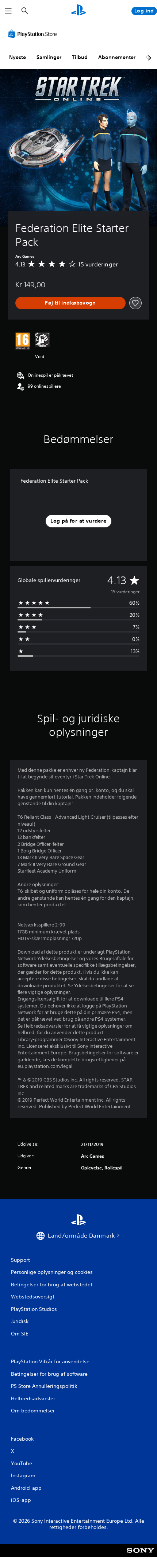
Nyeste (17, 57)
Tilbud (80, 57)
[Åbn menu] (8, 11)
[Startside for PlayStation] (78, 11)
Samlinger (49, 57)
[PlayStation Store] (34, 34)
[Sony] (140, 1555)
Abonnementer (116, 57)
